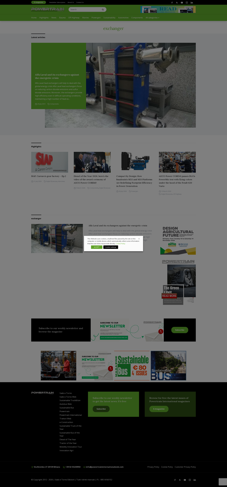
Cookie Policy (120, 243)
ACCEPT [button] (96, 247)
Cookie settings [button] (110, 247)
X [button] (139, 239)
